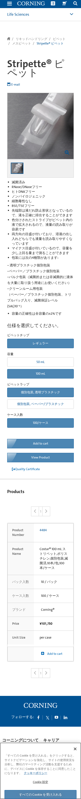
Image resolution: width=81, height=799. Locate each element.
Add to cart (40, 443)
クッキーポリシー (35, 773)
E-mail (15, 84)
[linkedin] (65, 717)
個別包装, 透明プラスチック (40, 392)
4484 (43, 530)
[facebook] (38, 717)
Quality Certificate (27, 469)
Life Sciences (18, 14)
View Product (40, 457)
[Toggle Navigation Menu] (9, 4)
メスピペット (21, 43)
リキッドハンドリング (31, 39)
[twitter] (47, 717)
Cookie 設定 (40, 782)
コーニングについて (20, 740)
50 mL (40, 362)
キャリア (51, 740)
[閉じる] (75, 749)
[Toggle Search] (75, 4)
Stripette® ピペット (50, 43)
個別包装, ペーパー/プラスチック (40, 404)
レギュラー (40, 343)
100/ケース (40, 423)
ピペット (59, 39)
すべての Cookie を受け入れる (40, 794)
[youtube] (56, 717)
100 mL (40, 374)
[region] (40, 771)
